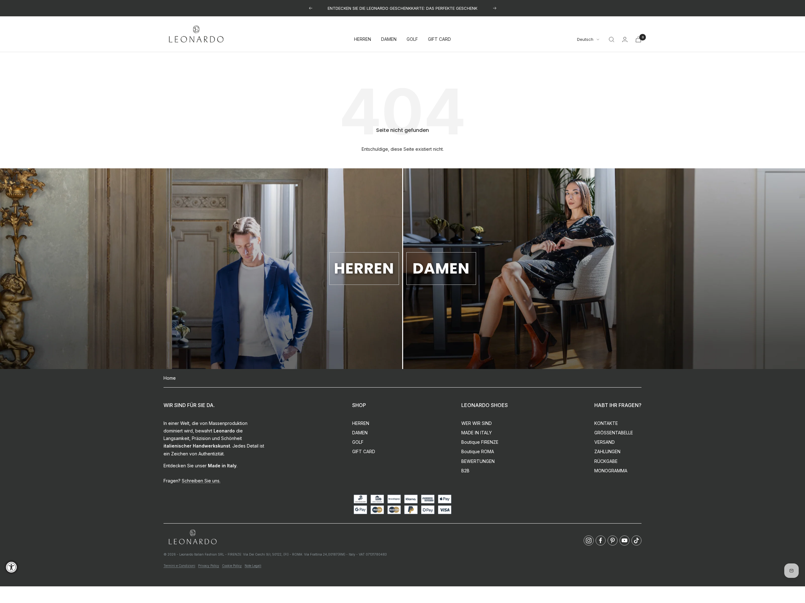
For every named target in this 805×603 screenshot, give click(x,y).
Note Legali (253, 566)
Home (170, 378)
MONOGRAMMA (610, 470)
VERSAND (604, 442)
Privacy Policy (208, 566)
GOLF (412, 39)
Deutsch (585, 39)
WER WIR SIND (476, 423)
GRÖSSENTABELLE (613, 432)
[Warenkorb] (638, 39)
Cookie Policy (232, 566)
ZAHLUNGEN (607, 451)
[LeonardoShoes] (192, 537)
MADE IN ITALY (476, 432)
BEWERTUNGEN (478, 461)
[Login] (625, 39)
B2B (465, 470)
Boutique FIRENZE (479, 442)
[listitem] (589, 540)
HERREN (362, 39)
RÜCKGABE (606, 461)
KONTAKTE (606, 423)
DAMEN (389, 39)
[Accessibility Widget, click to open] (11, 567)
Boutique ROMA (477, 451)
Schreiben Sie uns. (201, 480)
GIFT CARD (439, 39)
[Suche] (611, 39)
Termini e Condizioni (179, 566)
